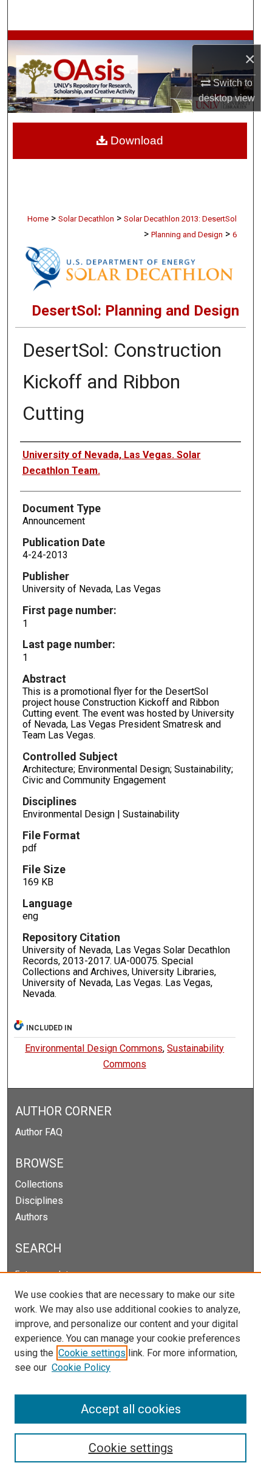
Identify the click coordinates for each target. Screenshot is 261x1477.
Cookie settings (92, 1353)
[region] (130, 1374)
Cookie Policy (81, 1367)
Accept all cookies (131, 1409)
